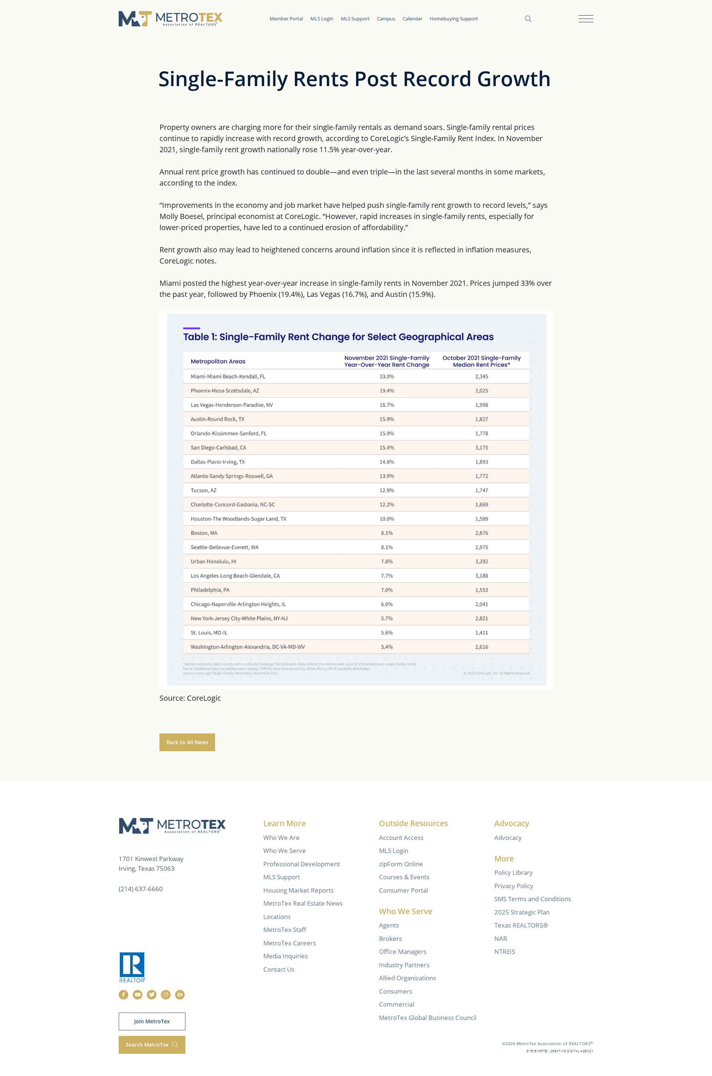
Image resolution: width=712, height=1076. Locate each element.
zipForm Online (401, 864)
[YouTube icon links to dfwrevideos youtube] (137, 995)
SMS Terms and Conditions (532, 899)
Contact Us (278, 969)
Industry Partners (404, 965)
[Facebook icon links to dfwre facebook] (123, 995)
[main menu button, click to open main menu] (585, 18)
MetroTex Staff (284, 929)
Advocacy (508, 837)
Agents (389, 925)
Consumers (395, 991)
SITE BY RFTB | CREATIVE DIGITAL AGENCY (560, 1051)
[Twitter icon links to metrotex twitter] (151, 995)
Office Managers (402, 951)
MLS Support (355, 18)
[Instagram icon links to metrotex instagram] (166, 995)
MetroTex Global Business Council (428, 1017)
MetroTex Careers (289, 943)
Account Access (401, 837)
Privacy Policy (513, 886)
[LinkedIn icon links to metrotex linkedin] (180, 995)
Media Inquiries (285, 956)
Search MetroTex (148, 1044)
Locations (277, 916)
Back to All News (187, 742)
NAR (500, 938)
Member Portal (286, 18)
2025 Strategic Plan (522, 912)
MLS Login (321, 18)
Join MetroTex (152, 1021)
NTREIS (504, 951)
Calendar (412, 18)
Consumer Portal (403, 890)
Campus (386, 18)
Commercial (396, 1004)
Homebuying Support (454, 18)
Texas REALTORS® (521, 925)
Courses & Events (404, 877)
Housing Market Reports (298, 890)
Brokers (390, 938)
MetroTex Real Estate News (303, 903)
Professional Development (301, 864)
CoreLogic (204, 698)
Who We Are (281, 837)
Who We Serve (284, 850)
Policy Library (513, 872)
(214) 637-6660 (141, 888)
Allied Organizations (407, 978)
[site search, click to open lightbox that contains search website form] (528, 19)
